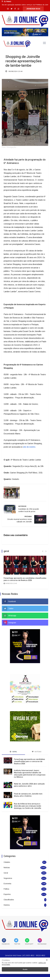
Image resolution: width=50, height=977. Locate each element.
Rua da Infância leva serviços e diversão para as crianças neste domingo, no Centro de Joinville (27, 796)
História (7, 895)
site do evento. (29, 447)
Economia (7, 874)
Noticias (7, 858)
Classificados (9, 890)
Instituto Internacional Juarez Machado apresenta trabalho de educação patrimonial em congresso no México (29, 764)
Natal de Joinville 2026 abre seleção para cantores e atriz (29, 775)
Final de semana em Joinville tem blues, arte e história (28, 785)
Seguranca (8, 869)
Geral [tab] (14, 742)
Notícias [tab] (37, 742)
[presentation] (42, 551)
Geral (6, 863)
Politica (6, 879)
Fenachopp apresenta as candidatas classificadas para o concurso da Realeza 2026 (25, 579)
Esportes (7, 885)
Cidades (7, 853)
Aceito (25, 969)
